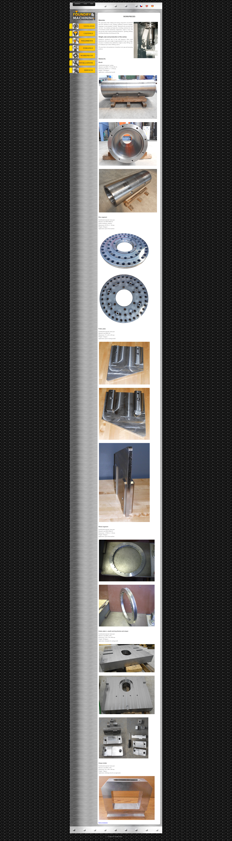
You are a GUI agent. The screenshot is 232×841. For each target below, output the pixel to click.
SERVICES (88, 70)
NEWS (91, 3)
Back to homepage (103, 822)
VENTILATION (89, 26)
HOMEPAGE (77, 3)
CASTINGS (88, 33)
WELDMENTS (87, 41)
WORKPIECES (86, 56)
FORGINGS (88, 48)
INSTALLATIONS (85, 63)
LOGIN (85, 3)
